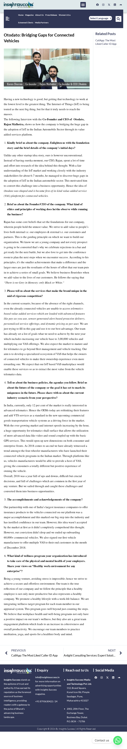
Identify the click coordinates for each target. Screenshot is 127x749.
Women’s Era (64, 15)
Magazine (29, 15)
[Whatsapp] (117, 740)
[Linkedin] (114, 4)
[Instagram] (103, 4)
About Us (39, 15)
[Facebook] (97, 4)
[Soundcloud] (120, 4)
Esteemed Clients (25, 22)
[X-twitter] (109, 4)
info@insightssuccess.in (47, 677)
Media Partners (41, 22)
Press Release (51, 15)
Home (20, 15)
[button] (83, 4)
